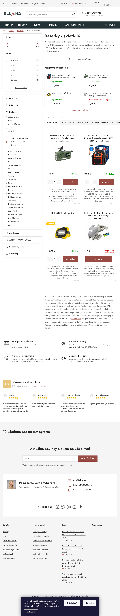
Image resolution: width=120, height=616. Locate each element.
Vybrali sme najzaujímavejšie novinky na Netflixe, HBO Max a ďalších (74, 577)
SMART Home (13, 117)
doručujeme (93, 359)
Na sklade (24, 60)
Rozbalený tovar (16, 246)
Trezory (11, 176)
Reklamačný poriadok (41, 549)
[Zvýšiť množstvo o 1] (59, 182)
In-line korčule (13, 221)
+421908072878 (93, 13)
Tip (24, 75)
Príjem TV (13, 105)
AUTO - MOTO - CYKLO (20, 240)
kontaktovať (76, 318)
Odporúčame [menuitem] (52, 123)
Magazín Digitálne (55, 596)
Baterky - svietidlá (18, 142)
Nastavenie (31, 611)
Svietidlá (11, 131)
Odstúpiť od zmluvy (40, 532)
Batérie (10, 225)
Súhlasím (90, 603)
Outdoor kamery (14, 172)
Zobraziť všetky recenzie (36, 386)
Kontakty (14, 3)
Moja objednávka (38, 3)
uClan (34, 596)
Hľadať (74, 14)
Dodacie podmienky (40, 545)
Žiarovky (14, 145)
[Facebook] (57, 507)
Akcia (24, 65)
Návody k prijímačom (11, 549)
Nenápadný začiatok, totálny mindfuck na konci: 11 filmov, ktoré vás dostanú (73, 563)
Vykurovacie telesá (15, 162)
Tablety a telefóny (14, 165)
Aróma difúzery (14, 124)
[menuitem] (9, 25)
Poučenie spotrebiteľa (40, 558)
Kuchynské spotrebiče (16, 186)
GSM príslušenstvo (15, 158)
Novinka (24, 70)
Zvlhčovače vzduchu (15, 207)
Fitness (10, 183)
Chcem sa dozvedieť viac (80, 59)
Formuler (85, 596)
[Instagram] (69, 507)
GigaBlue (71, 596)
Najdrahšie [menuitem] (83, 123)
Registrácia (108, 5)
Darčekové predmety (16, 204)
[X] (63, 507)
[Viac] (110, 25)
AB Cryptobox (42, 596)
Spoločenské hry (14, 179)
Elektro (12, 112)
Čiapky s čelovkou (15, 151)
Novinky (13, 98)
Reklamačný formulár (40, 554)
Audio (10, 128)
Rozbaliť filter (21, 88)
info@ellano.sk (81, 480)
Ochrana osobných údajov (42, 540)
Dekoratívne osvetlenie (19, 138)
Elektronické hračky (15, 214)
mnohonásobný (74, 347)
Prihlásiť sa (88, 458)
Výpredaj (24, 80)
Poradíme (48, 359)
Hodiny (11, 190)
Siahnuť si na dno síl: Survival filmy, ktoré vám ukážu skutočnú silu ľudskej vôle (74, 535)
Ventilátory (12, 200)
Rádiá (10, 121)
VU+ (65, 596)
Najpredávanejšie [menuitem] (100, 123)
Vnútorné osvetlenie (18, 135)
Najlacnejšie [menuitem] (68, 123)
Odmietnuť (72, 603)
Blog (4, 3)
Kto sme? (24, 3)
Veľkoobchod (8, 554)
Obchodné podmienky (41, 536)
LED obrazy (12, 155)
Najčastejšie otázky (10, 545)
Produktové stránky (10, 540)
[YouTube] (74, 507)
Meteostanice (13, 169)
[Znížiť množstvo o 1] (50, 182)
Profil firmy (7, 536)
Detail (98, 259)
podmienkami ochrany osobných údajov (58, 465)
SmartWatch (12, 211)
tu (59, 606)
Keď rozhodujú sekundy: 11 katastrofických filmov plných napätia (72, 549)
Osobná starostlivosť (15, 193)
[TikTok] (80, 507)
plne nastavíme (48, 345)
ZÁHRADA (14, 233)
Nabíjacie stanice (14, 197)
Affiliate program (9, 558)
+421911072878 (82, 489)
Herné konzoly (13, 218)
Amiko (78, 596)
